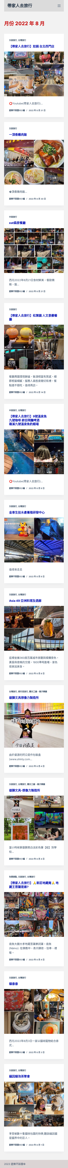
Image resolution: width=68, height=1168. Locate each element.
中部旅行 (13, 217)
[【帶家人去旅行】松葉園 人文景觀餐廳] (34, 347)
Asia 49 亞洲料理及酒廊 (25, 600)
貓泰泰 (13, 984)
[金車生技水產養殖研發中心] (34, 540)
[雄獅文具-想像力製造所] (34, 818)
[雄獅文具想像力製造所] (34, 725)
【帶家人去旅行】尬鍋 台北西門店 (31, 46)
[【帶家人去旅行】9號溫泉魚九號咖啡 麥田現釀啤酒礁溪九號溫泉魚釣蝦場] (34, 451)
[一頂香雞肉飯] (34, 162)
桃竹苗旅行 (23, 691)
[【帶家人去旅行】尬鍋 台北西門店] (34, 74)
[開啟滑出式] (59, 5)
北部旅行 (13, 40)
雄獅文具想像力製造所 (24, 697)
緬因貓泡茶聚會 (19, 1076)
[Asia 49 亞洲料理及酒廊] (34, 628)
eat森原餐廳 (17, 223)
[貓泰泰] (34, 1011)
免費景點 (13, 877)
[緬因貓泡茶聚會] (34, 1104)
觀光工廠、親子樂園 (38, 691)
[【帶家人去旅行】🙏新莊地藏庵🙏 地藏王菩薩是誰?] (34, 914)
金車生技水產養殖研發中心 (27, 512)
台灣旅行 (22, 40)
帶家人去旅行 (19, 5)
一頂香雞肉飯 (18, 134)
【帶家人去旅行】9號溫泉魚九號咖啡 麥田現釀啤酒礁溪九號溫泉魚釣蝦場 (28, 420)
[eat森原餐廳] (34, 250)
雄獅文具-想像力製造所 (24, 790)
